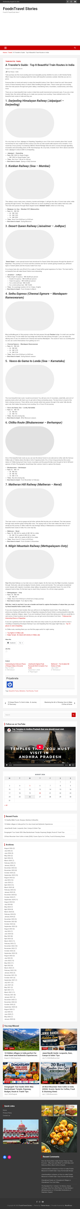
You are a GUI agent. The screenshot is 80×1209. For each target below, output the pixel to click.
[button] (39, 596)
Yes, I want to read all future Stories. (40, 611)
